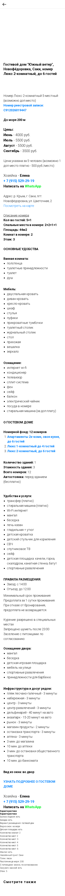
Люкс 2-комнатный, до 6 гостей (31, 451)
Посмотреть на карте (18, 206)
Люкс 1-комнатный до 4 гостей (30, 446)
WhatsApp (33, 186)
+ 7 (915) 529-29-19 (18, 181)
